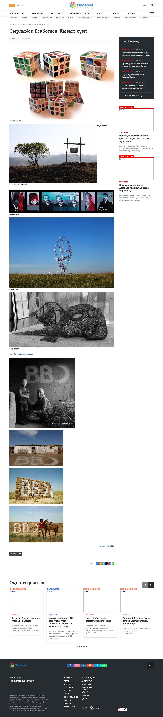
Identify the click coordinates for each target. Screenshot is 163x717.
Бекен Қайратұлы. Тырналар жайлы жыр (98, 619)
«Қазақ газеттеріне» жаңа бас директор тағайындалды (134, 87)
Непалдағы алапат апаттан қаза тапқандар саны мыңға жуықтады (136, 54)
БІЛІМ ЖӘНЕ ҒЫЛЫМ (79, 13)
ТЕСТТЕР (144, 18)
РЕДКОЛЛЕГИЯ (16, 681)
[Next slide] (151, 585)
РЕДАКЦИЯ (29, 681)
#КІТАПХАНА (16, 554)
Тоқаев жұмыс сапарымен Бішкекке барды (133, 76)
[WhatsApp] (113, 563)
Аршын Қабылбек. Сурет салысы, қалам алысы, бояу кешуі (136, 621)
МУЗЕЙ (35, 18)
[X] (106, 563)
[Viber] (109, 563)
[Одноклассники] (100, 563)
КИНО (70, 18)
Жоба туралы (16, 678)
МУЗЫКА (60, 18)
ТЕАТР (24, 18)
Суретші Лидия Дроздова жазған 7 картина (26, 619)
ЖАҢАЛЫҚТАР (16, 13)
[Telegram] (103, 563)
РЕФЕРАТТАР (130, 18)
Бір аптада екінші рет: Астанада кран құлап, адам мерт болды (135, 65)
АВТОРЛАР (56, 13)
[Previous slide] (145, 585)
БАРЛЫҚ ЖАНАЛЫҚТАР (130, 96)
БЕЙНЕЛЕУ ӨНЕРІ (85, 18)
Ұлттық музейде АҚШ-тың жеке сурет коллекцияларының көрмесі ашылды (62, 622)
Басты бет (12, 24)
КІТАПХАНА (47, 18)
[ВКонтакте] (97, 563)
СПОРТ (100, 13)
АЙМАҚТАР (37, 13)
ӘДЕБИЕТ (13, 18)
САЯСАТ (116, 13)
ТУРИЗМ (117, 18)
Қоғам (131, 13)
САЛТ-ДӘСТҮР (103, 18)
